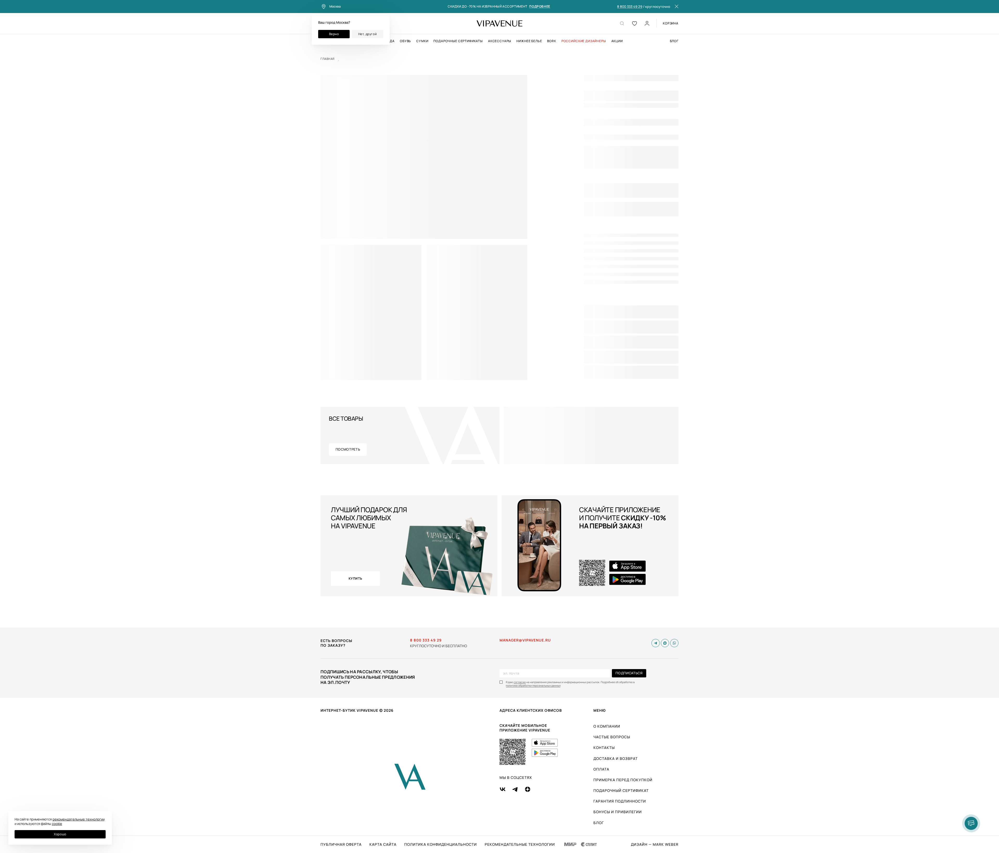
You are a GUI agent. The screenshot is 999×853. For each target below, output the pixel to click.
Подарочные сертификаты (458, 41)
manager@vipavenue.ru (525, 640)
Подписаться (629, 673)
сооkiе (57, 823)
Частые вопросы (611, 736)
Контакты (604, 747)
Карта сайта (382, 844)
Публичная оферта (341, 844)
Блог (674, 41)
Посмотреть (348, 449)
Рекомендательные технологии (520, 844)
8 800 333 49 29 (629, 7)
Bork (551, 41)
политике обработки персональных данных (533, 685)
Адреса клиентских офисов (530, 710)
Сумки (422, 41)
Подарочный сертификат (621, 790)
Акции (617, 41)
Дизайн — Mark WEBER (654, 844)
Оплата (601, 769)
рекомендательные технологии (79, 819)
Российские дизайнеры (583, 41)
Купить (355, 578)
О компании (606, 726)
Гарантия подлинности (619, 801)
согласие (520, 682)
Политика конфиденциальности (440, 844)
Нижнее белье (529, 41)
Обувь (405, 41)
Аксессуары (499, 41)
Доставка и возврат (615, 758)
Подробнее (539, 6)
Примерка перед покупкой (622, 779)
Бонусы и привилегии (617, 811)
